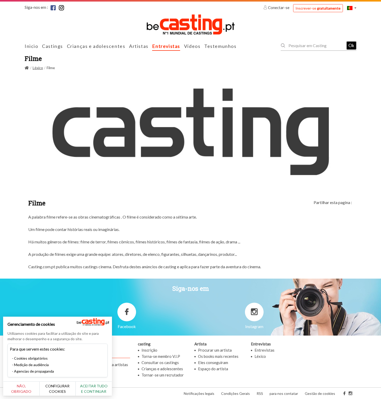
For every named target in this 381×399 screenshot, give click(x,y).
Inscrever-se (318, 8)
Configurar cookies (57, 389)
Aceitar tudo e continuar (94, 389)
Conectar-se (278, 7)
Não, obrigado (21, 389)
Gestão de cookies (320, 393)
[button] (351, 7)
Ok (351, 45)
